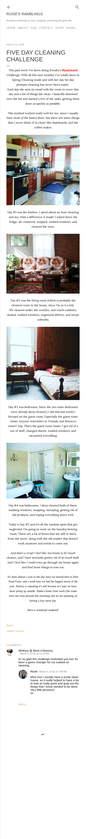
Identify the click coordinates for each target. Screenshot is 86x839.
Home (10, 28)
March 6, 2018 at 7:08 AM (53, 671)
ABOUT (23, 28)
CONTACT (46, 28)
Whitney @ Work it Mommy (35, 650)
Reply (22, 704)
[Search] (77, 6)
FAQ (34, 28)
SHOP (59, 28)
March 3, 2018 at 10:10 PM (34, 653)
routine (19, 630)
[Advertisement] (43, 801)
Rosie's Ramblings (24, 14)
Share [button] (9, 625)
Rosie (34, 671)
